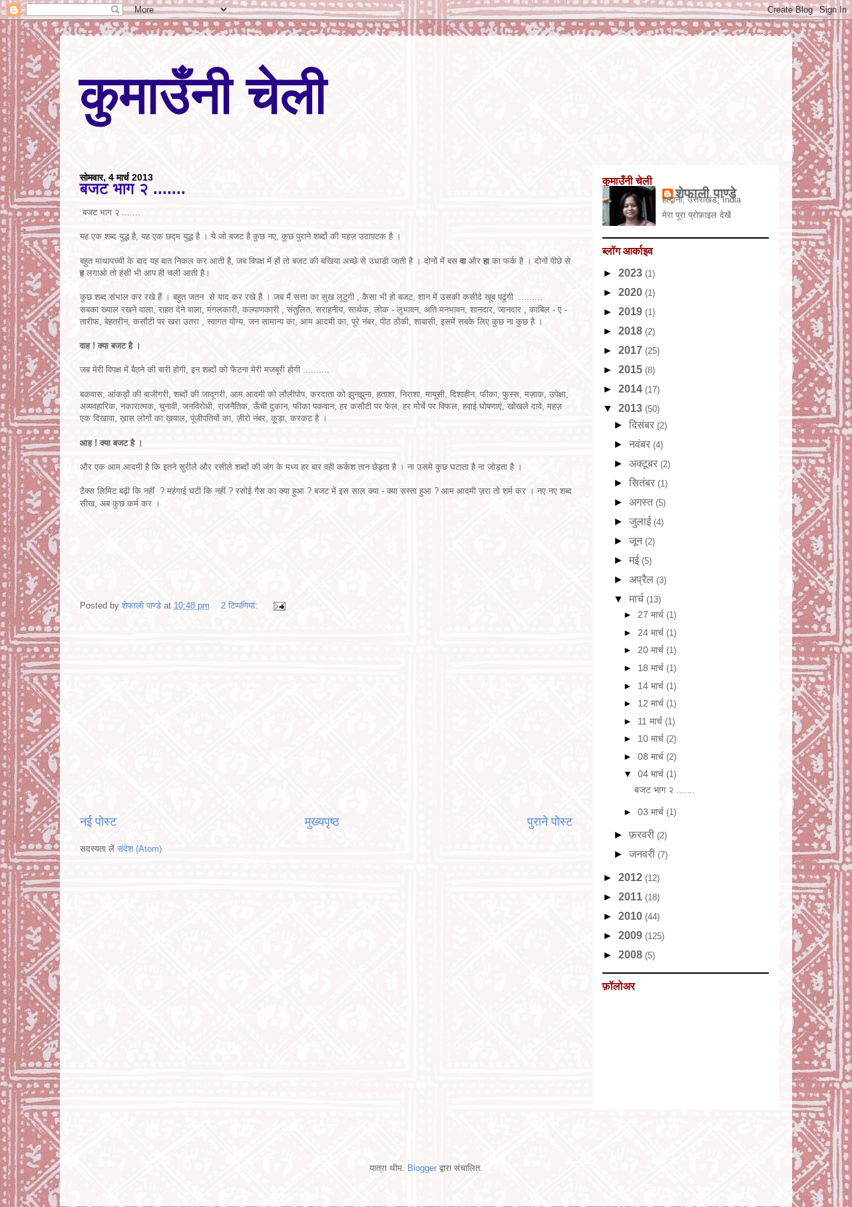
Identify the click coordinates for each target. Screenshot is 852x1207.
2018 (631, 331)
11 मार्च (651, 721)
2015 (631, 369)
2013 (631, 408)
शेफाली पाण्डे (706, 193)
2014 (631, 389)
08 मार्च (652, 756)
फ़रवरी (643, 834)
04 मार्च (652, 773)
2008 (631, 954)
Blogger (422, 1168)
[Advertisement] (326, 713)
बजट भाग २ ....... (133, 188)
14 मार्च (652, 685)
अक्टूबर (644, 463)
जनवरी (643, 854)
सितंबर (643, 483)
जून (637, 541)
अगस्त (642, 502)
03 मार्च (652, 811)
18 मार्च (652, 667)
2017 (631, 350)
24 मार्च (652, 632)
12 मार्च (652, 703)
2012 (631, 877)
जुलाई (641, 521)
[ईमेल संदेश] (277, 605)
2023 (631, 273)
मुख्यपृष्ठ (322, 821)
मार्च (637, 598)
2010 (631, 916)
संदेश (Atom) (139, 849)
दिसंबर (643, 425)
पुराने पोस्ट (549, 821)
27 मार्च (652, 614)
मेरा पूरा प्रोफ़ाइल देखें (696, 215)
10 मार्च (652, 738)
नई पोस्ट (98, 821)
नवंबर (641, 444)
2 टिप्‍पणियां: (240, 605)
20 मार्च (652, 649)
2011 (631, 896)
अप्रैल (642, 579)
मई (635, 560)
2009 (631, 935)
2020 (631, 292)
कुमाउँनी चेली (203, 95)
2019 (631, 311)
